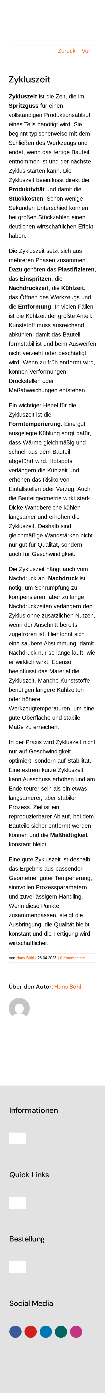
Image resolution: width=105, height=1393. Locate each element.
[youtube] (30, 1332)
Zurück (67, 51)
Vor (86, 51)
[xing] (61, 1332)
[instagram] (76, 1332)
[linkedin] (46, 1332)
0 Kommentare (72, 958)
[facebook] (15, 1332)
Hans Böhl (25, 958)
